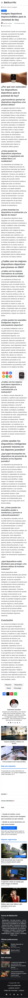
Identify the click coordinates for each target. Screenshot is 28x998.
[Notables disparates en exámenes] (5, 945)
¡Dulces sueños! (15, 950)
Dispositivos (18, 684)
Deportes (8, 684)
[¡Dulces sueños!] (5, 951)
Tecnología (18, 688)
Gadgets (14, 7)
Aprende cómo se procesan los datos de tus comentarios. (13, 833)
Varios (9, 7)
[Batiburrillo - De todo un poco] (10, 2)
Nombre (4, 794)
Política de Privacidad (10, 990)
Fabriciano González (7, 23)
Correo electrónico (8, 801)
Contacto (21, 990)
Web (2, 807)
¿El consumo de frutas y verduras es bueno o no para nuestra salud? (18, 973)
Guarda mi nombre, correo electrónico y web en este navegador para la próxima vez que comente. (13, 816)
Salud (9, 688)
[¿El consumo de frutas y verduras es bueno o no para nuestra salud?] (5, 974)
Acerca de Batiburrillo (14, 985)
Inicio (4, 7)
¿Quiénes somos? (14, 988)
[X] (13, 723)
